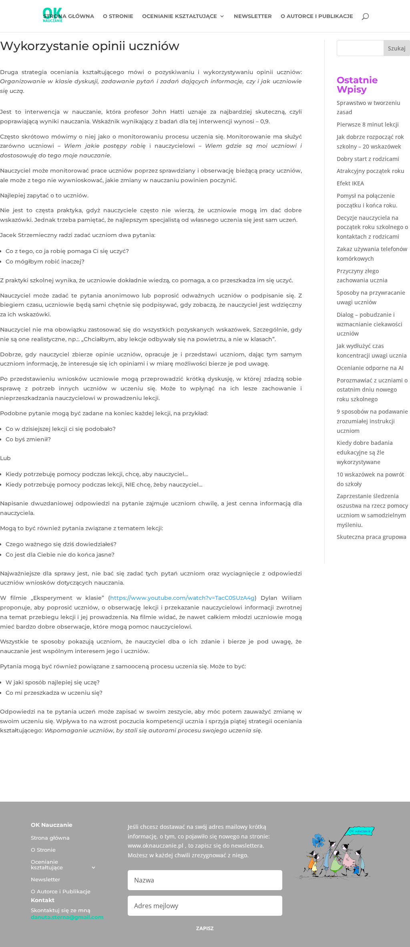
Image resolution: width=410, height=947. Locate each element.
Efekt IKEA (350, 183)
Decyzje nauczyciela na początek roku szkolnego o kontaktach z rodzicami (372, 227)
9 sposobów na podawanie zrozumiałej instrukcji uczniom (372, 421)
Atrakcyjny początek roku (370, 171)
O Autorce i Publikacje (317, 16)
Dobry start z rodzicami (368, 159)
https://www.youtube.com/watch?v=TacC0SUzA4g (182, 597)
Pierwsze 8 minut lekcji (368, 124)
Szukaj (397, 48)
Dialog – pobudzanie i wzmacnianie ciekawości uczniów (369, 324)
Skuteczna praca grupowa (371, 537)
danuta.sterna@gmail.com (67, 917)
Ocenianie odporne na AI (370, 368)
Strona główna (68, 16)
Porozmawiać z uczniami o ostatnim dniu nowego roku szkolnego (372, 389)
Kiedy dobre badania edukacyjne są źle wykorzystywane (365, 452)
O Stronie (118, 16)
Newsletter (253, 16)
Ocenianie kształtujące (179, 16)
